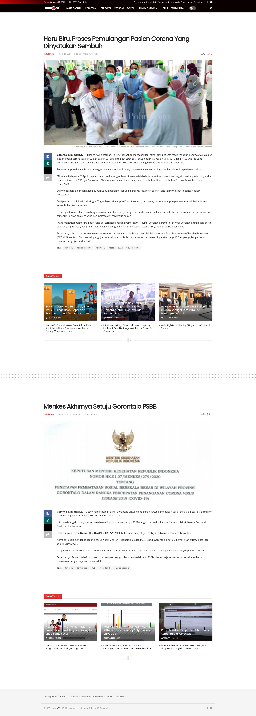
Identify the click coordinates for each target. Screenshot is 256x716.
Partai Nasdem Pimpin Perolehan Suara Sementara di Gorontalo (185, 632)
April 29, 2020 (65, 53)
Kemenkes (82, 568)
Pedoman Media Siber (175, 2)
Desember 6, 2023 (170, 318)
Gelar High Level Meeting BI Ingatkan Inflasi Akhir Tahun (185, 327)
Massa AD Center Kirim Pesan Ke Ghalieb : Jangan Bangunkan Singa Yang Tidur (67, 647)
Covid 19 (68, 248)
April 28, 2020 (65, 414)
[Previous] (125, 340)
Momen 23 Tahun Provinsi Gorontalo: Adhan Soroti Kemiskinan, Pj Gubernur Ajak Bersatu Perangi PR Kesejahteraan (68, 328)
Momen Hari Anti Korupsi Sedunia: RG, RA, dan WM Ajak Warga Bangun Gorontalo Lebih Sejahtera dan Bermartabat (126, 308)
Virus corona (133, 248)
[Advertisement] (128, 23)
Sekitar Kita (177, 8)
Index (189, 2)
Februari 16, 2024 (54, 638)
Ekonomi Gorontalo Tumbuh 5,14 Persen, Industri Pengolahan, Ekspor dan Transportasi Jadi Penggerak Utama (70, 310)
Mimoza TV (55, 708)
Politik (130, 8)
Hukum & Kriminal (148, 8)
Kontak (160, 2)
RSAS (120, 248)
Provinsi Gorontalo (104, 248)
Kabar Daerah (73, 8)
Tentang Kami (140, 2)
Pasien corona (84, 248)
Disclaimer (198, 2)
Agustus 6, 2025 (54, 318)
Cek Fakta (106, 8)
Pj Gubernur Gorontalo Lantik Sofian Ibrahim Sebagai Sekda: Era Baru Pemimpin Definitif (183, 310)
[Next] (130, 340)
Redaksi (152, 2)
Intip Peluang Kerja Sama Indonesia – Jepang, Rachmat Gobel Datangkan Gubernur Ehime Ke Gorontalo (127, 328)
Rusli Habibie (105, 568)
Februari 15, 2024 (112, 638)
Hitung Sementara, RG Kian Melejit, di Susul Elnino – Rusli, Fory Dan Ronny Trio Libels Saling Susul (69, 630)
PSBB (93, 568)
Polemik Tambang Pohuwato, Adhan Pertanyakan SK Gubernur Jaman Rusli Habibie (127, 647)
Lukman (50, 53)
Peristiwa (90, 8)
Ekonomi (119, 8)
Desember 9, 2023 (112, 318)
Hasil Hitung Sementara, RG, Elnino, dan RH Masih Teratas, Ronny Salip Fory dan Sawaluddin (127, 630)
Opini (165, 8)
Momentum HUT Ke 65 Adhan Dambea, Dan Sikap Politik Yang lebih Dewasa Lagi (184, 647)
